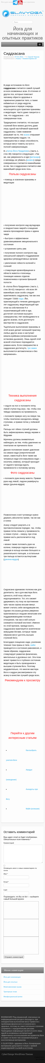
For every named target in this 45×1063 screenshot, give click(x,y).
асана (26, 135)
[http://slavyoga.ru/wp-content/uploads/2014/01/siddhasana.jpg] (22, 499)
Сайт (5, 890)
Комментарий (9, 843)
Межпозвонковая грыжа (12, 987)
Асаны (18, 58)
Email (6, 882)
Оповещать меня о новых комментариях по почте (20, 869)
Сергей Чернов (33, 57)
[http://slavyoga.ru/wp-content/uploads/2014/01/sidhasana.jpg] (22, 574)
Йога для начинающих (12, 977)
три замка (32, 348)
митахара (34, 157)
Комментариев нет (30, 58)
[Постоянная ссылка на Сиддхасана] (22, 73)
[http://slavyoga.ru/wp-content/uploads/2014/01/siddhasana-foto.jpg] (22, 374)
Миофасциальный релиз (13, 996)
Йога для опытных (10, 982)
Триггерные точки (10, 992)
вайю (33, 645)
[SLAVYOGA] (22, 14)
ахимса (30, 160)
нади (21, 299)
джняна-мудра (11, 559)
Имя (6, 874)
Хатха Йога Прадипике (18, 151)
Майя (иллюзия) (32, 809)
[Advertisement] (23, 207)
